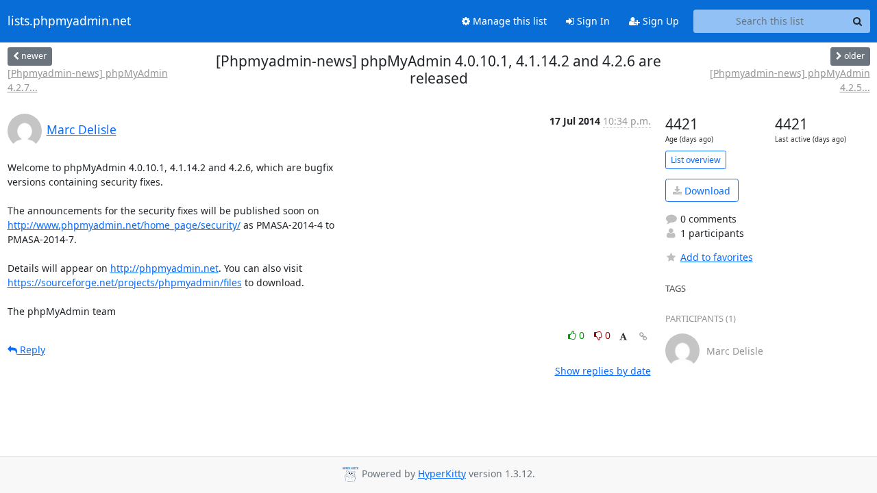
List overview (696, 160)
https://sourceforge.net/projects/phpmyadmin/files (125, 282)
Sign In (592, 20)
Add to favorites (716, 257)
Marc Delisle (81, 129)
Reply (31, 349)
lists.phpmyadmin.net (69, 21)
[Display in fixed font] (623, 337)
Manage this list (508, 20)
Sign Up (659, 20)
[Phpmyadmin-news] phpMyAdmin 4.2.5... (789, 80)
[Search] (857, 21)
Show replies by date (603, 370)
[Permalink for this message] (643, 336)
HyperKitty (442, 473)
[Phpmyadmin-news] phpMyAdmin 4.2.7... (88, 80)
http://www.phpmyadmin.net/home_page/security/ (124, 224)
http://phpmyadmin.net (164, 268)
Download (706, 190)
